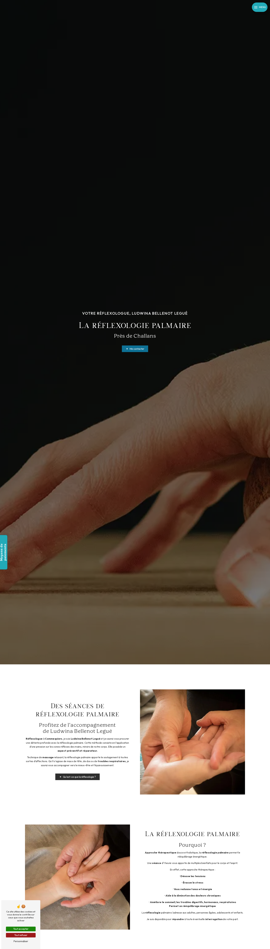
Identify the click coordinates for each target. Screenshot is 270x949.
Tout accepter (20, 928)
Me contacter (137, 348)
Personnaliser (20, 941)
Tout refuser (20, 935)
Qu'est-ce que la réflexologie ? (79, 776)
